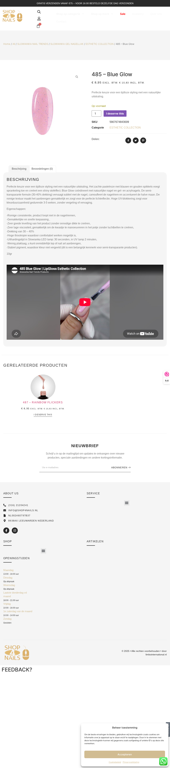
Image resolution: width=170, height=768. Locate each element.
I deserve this (115, 113)
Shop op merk (100, 14)
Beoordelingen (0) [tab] (42, 168)
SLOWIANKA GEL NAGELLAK (67, 44)
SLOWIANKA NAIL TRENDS (32, 44)
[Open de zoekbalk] (39, 12)
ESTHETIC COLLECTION (100, 44)
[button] (126, 503)
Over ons (156, 14)
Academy (138, 14)
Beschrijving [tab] (19, 168)
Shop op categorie (68, 14)
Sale (122, 14)
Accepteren (125, 754)
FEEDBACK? (17, 669)
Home (6, 44)
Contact (61, 21)
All (13, 44)
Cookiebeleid (115, 762)
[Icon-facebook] (6, 531)
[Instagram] (15, 531)
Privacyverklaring (131, 762)
